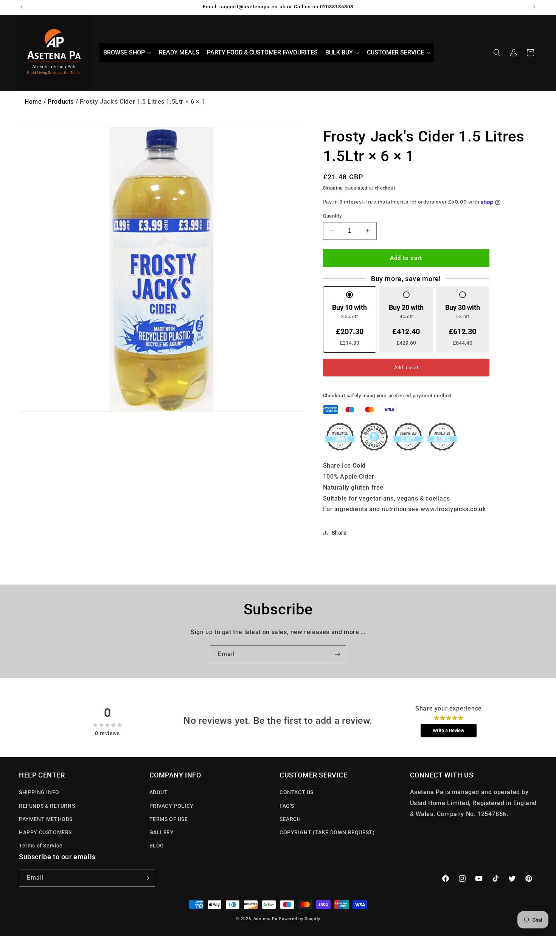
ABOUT (158, 792)
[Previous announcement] (21, 7)
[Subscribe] (337, 654)
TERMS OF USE (168, 819)
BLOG (156, 846)
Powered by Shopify (299, 918)
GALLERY (161, 832)
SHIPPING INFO (39, 792)
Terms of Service (41, 846)
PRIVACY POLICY (171, 806)
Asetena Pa (265, 918)
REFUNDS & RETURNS (47, 806)
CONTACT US (297, 792)
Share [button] (339, 533)
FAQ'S (287, 806)
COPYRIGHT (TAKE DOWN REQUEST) (327, 832)
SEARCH (290, 819)
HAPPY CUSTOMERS (45, 832)
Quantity (332, 216)
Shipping (333, 188)
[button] (497, 52)
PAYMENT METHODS (46, 819)
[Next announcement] (534, 7)
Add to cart (406, 367)
